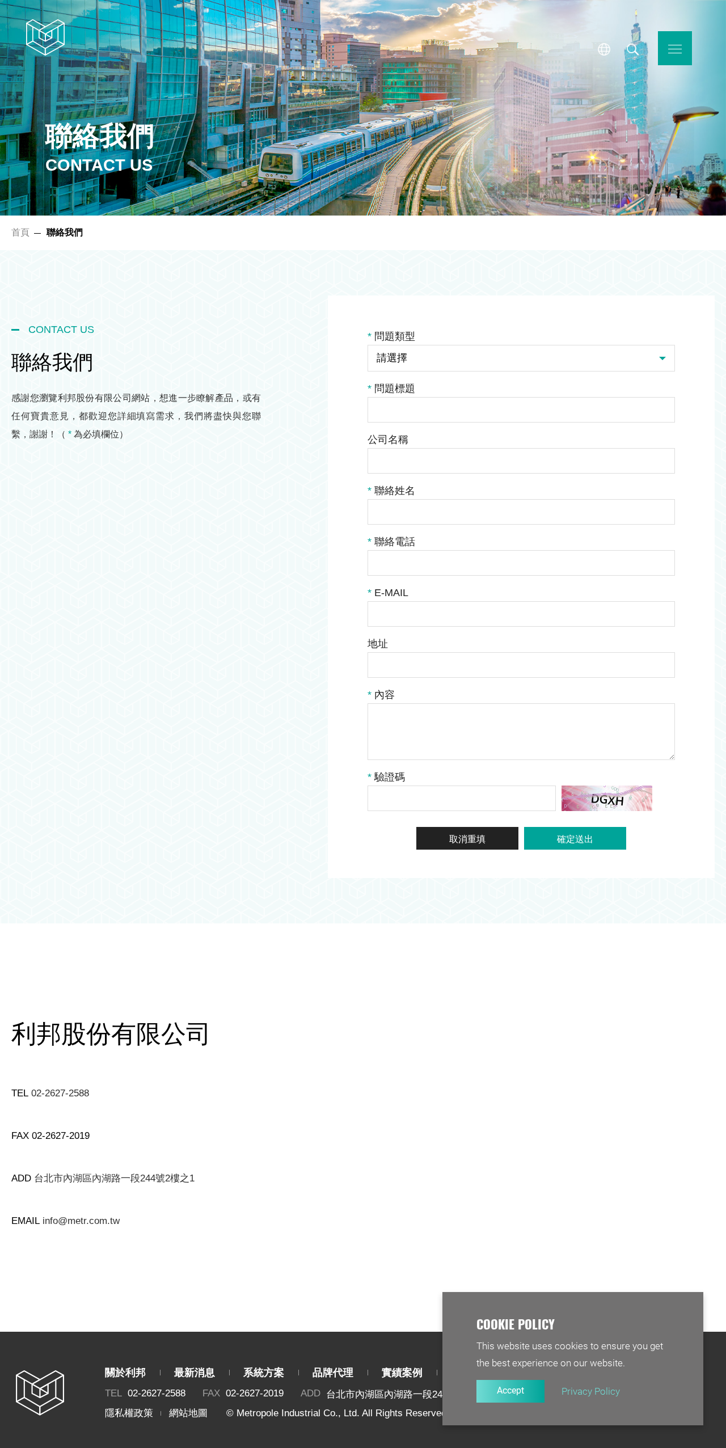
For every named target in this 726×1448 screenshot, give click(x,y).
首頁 (20, 232)
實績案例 (402, 1372)
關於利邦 (125, 1372)
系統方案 (263, 1372)
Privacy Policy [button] (591, 1391)
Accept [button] (510, 1390)
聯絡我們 (45, 37)
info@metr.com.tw (81, 1220)
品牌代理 (333, 1372)
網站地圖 (188, 1413)
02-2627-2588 (60, 1093)
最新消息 (194, 1372)
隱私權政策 (129, 1413)
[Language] (604, 49)
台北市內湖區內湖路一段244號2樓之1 (114, 1178)
